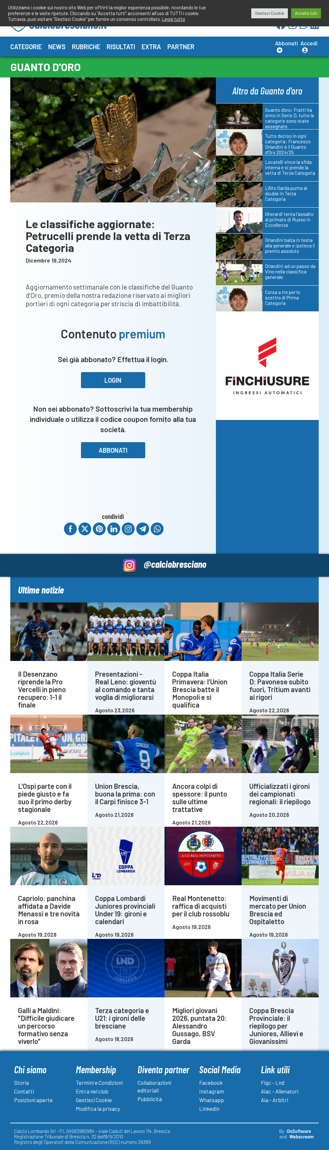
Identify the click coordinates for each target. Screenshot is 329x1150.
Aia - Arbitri (274, 1100)
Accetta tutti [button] (306, 13)
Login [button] (112, 380)
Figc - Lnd (272, 1082)
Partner (180, 46)
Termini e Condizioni (99, 1082)
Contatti (24, 1091)
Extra (151, 46)
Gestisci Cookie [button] (269, 13)
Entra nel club (92, 1091)
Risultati (121, 46)
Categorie (26, 46)
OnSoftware (299, 1131)
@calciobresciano (175, 564)
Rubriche (86, 46)
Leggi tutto (173, 19)
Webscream (301, 1136)
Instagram (211, 1091)
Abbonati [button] (113, 450)
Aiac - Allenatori (279, 1091)
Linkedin (209, 1108)
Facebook (211, 1082)
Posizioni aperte (33, 1100)
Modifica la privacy (98, 1108)
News (57, 46)
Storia (21, 1082)
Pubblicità (150, 1099)
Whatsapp (211, 1100)
